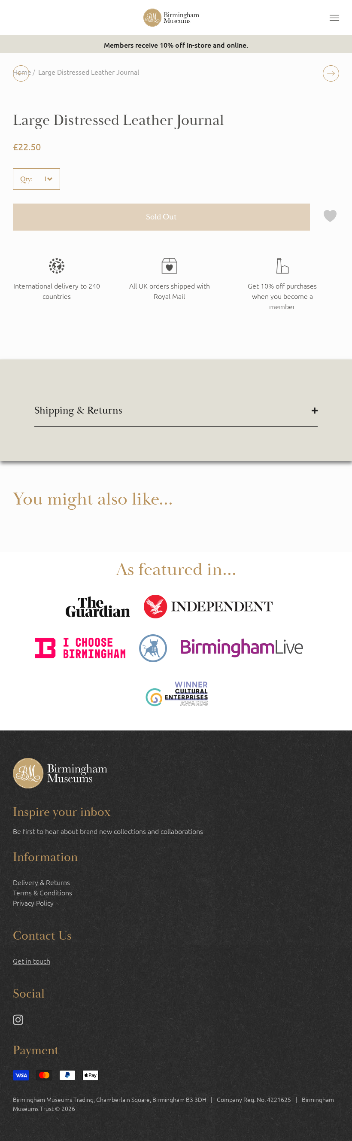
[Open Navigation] (334, 17)
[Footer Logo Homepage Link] (60, 774)
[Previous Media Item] (331, 73)
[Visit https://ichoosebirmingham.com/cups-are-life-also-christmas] (80, 649)
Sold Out (161, 217)
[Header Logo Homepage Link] (171, 18)
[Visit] (282, 284)
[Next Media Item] (21, 73)
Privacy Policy (33, 902)
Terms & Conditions (42, 892)
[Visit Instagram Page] (18, 1021)
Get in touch (31, 960)
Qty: (26, 179)
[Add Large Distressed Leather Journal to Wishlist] (330, 217)
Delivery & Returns (41, 882)
